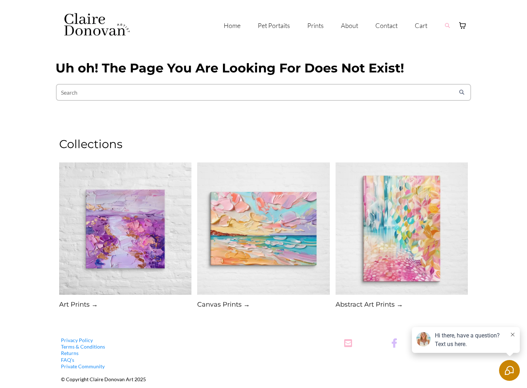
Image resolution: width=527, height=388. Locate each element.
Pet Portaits (274, 25)
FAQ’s (67, 360)
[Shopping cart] (462, 25)
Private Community (83, 366)
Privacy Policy (77, 340)
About (349, 25)
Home (232, 25)
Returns (70, 353)
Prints (315, 25)
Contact (386, 25)
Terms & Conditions (83, 347)
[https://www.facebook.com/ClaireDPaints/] (396, 343)
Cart (421, 25)
